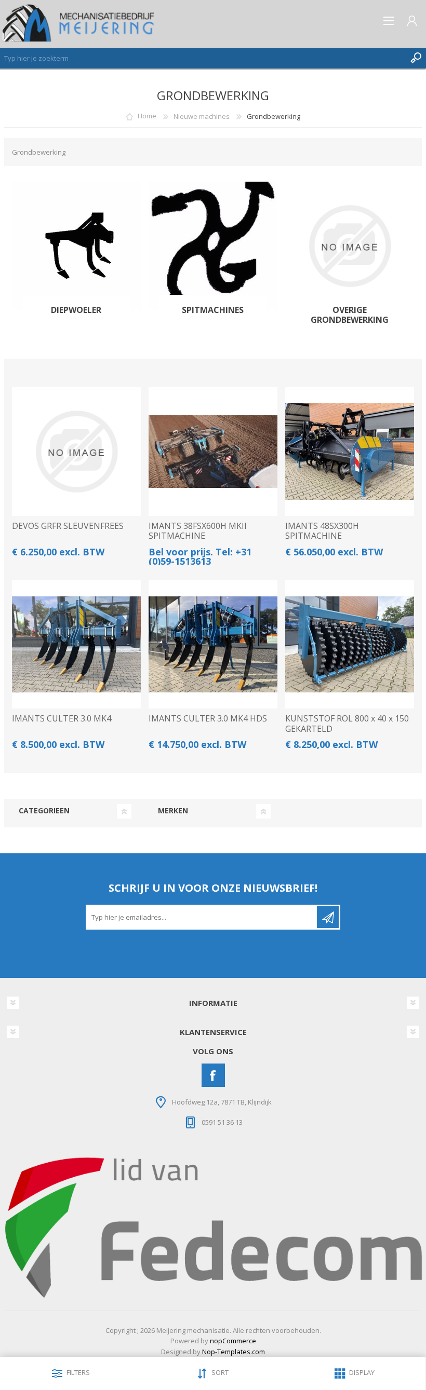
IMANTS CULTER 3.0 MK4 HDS (208, 719)
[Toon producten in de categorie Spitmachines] (213, 246)
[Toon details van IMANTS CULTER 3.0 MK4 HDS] (213, 644)
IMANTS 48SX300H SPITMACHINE (322, 531)
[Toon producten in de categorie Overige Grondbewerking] (349, 246)
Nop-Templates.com (233, 1351)
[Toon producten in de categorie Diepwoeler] (76, 246)
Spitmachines (213, 310)
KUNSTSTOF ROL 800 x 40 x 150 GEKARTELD (347, 723)
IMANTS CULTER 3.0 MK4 (61, 719)
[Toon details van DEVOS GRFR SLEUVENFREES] (76, 451)
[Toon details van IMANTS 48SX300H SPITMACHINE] (349, 451)
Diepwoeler (76, 310)
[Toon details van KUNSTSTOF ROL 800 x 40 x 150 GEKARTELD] (349, 644)
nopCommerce (233, 1340)
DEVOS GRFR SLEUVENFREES (68, 526)
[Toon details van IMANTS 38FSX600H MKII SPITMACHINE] (213, 451)
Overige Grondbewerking (350, 315)
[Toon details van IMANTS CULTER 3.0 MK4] (76, 644)
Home (147, 116)
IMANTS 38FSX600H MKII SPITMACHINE (198, 531)
